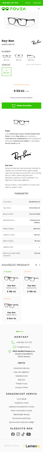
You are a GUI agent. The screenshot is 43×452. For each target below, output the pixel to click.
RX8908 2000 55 (11, 288)
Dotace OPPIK (21, 387)
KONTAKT (37, 3)
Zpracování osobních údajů (21, 422)
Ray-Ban (11, 285)
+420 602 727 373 (10, 3)
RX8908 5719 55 (31, 288)
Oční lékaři (21, 399)
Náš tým (21, 380)
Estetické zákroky (21, 368)
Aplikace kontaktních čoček (21, 406)
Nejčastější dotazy (21, 414)
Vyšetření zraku (21, 403)
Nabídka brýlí (21, 376)
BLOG (28, 3)
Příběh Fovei (21, 383)
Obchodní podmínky (21, 418)
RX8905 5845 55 (11, 315)
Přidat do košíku (24, 105)
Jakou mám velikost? (33, 64)
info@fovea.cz (23, 347)
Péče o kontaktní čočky (21, 410)
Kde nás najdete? (21, 372)
